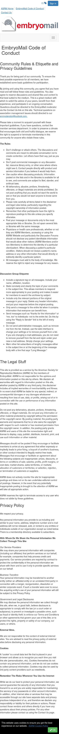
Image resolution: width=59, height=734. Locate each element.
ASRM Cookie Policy (38, 725)
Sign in (53, 3)
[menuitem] (8, 8)
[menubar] (29, 10)
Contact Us (6, 12)
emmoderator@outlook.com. (13, 116)
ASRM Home (7, 8)
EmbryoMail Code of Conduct (30, 8)
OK (54, 729)
